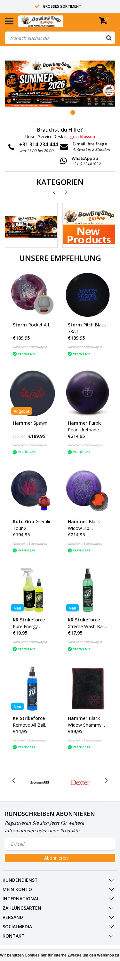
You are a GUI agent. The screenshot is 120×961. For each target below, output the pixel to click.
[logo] (50, 21)
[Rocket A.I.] (33, 295)
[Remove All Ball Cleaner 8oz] (33, 688)
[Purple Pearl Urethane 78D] (88, 393)
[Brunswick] (40, 782)
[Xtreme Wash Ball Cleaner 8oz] (88, 590)
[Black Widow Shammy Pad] (88, 688)
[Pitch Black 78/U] (88, 295)
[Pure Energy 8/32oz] (33, 590)
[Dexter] (80, 782)
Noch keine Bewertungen (30, 347)
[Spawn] (33, 393)
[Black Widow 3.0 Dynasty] (88, 492)
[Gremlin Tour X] (33, 492)
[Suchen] (109, 38)
